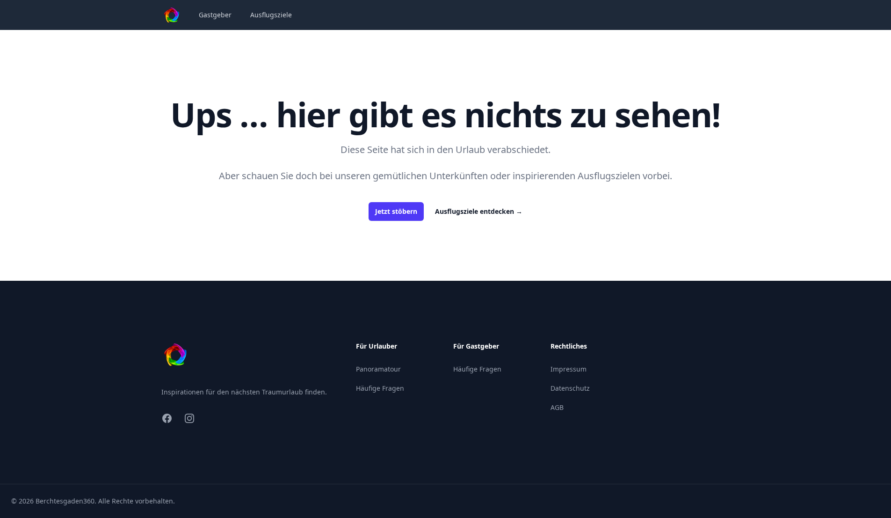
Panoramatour (378, 369)
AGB (557, 407)
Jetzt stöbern (396, 211)
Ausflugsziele (271, 14)
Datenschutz (570, 388)
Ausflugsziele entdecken (478, 211)
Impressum (569, 369)
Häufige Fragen (380, 388)
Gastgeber (215, 14)
